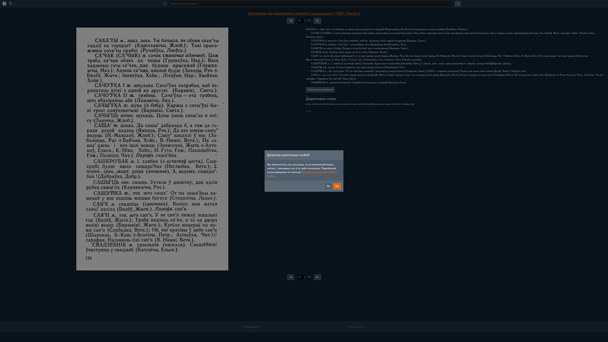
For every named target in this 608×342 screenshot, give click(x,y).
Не (328, 186)
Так (337, 186)
